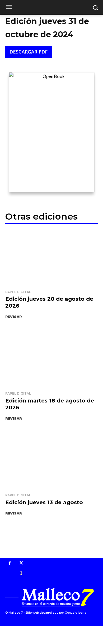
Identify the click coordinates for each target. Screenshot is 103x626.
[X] (21, 563)
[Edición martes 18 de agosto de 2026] (51, 358)
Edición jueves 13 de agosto (44, 502)
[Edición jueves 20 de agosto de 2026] (51, 257)
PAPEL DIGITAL (18, 292)
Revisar (13, 316)
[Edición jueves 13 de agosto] (51, 460)
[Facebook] (9, 563)
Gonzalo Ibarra (75, 612)
